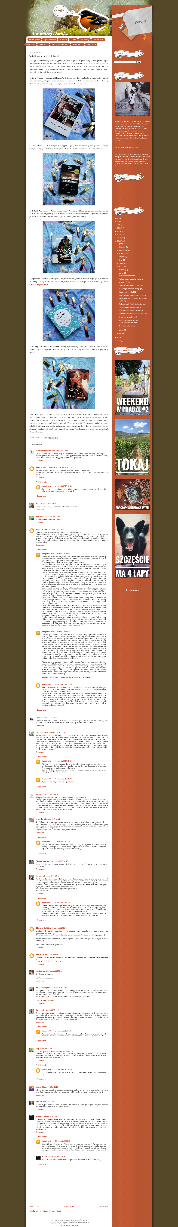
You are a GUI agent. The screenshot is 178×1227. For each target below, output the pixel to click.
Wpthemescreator (83, 1223)
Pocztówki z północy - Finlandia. (130, 307)
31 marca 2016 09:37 (56, 529)
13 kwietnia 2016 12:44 (63, 1141)
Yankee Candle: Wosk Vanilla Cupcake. (133, 295)
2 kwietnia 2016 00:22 (54, 971)
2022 (119, 222)
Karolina (39, 1010)
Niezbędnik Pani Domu (60, 44)
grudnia (121, 244)
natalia (38, 954)
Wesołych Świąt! (124, 282)
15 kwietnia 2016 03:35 (56, 1157)
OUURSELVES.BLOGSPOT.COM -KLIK (51, 961)
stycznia (122, 333)
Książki (73, 40)
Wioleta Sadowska (43, 861)
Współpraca (91, 44)
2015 (119, 337)
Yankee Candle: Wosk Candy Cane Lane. (133, 314)
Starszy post (103, 1206)
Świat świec (30, 44)
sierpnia (122, 257)
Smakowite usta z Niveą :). (128, 317)
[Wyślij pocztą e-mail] (49, 438)
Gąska (38, 718)
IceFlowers (40, 517)
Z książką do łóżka (43, 928)
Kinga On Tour (41, 529)
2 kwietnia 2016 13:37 (58, 988)
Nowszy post (34, 1206)
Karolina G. (38, 437)
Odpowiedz (40, 461)
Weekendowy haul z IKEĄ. (128, 292)
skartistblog (40, 971)
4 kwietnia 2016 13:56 (63, 486)
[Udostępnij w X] (54, 438)
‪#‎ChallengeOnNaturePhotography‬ (131, 289)
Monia (38, 1116)
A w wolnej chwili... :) (52, 33)
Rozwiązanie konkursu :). (127, 326)
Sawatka (39, 876)
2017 (119, 238)
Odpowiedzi (42, 482)
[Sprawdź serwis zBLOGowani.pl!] (132, 590)
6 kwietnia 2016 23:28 (49, 1116)
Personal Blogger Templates (69, 1225)
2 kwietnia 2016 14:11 (51, 1010)
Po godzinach (78, 44)
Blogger (85, 1220)
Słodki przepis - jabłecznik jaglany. (131, 311)
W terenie (63, 40)
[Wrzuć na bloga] (51, 438)
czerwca (122, 263)
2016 (119, 241)
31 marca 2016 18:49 (51, 876)
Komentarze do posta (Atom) (50, 1211)
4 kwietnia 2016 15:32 (63, 761)
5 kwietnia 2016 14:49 (63, 1031)
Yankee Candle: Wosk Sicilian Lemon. (132, 304)
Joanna (39, 795)
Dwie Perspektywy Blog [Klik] (47, 1000)
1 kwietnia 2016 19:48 (50, 954)
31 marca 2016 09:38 (62, 554)
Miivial (38, 1087)
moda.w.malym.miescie (45, 467)
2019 (119, 231)
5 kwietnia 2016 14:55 (63, 903)
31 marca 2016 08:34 (48, 504)
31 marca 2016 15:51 (52, 819)
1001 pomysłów (42, 732)
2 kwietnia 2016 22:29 (48, 1049)
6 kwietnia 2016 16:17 (48, 1102)
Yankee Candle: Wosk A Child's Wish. (132, 285)
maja (120, 266)
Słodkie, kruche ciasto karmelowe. (131, 279)
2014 (119, 341)
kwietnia (122, 270)
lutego (121, 330)
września (122, 253)
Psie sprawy (84, 40)
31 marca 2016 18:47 (60, 861)
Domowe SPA (98, 40)
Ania (37, 504)
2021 (119, 225)
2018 (119, 235)
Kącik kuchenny (50, 40)
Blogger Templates (62, 1223)
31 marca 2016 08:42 (53, 517)
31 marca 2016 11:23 (49, 718)
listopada (122, 247)
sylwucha (39, 819)
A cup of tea (43, 44)
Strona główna (34, 40)
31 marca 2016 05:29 (64, 467)
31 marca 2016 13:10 (50, 795)
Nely (37, 1049)
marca (121, 273)
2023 (119, 218)
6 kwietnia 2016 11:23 (50, 1087)
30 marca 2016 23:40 (60, 451)
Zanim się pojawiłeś (38, 284)
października (123, 250)
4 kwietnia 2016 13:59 (63, 685)
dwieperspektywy (43, 988)
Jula (37, 1102)
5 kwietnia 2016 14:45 (63, 1069)
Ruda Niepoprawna (43, 451)
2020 (119, 228)
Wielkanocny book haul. (127, 276)
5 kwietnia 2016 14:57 (63, 842)
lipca (120, 260)
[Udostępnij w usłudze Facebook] (56, 438)
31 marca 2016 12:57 (57, 732)
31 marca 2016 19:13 (59, 928)
